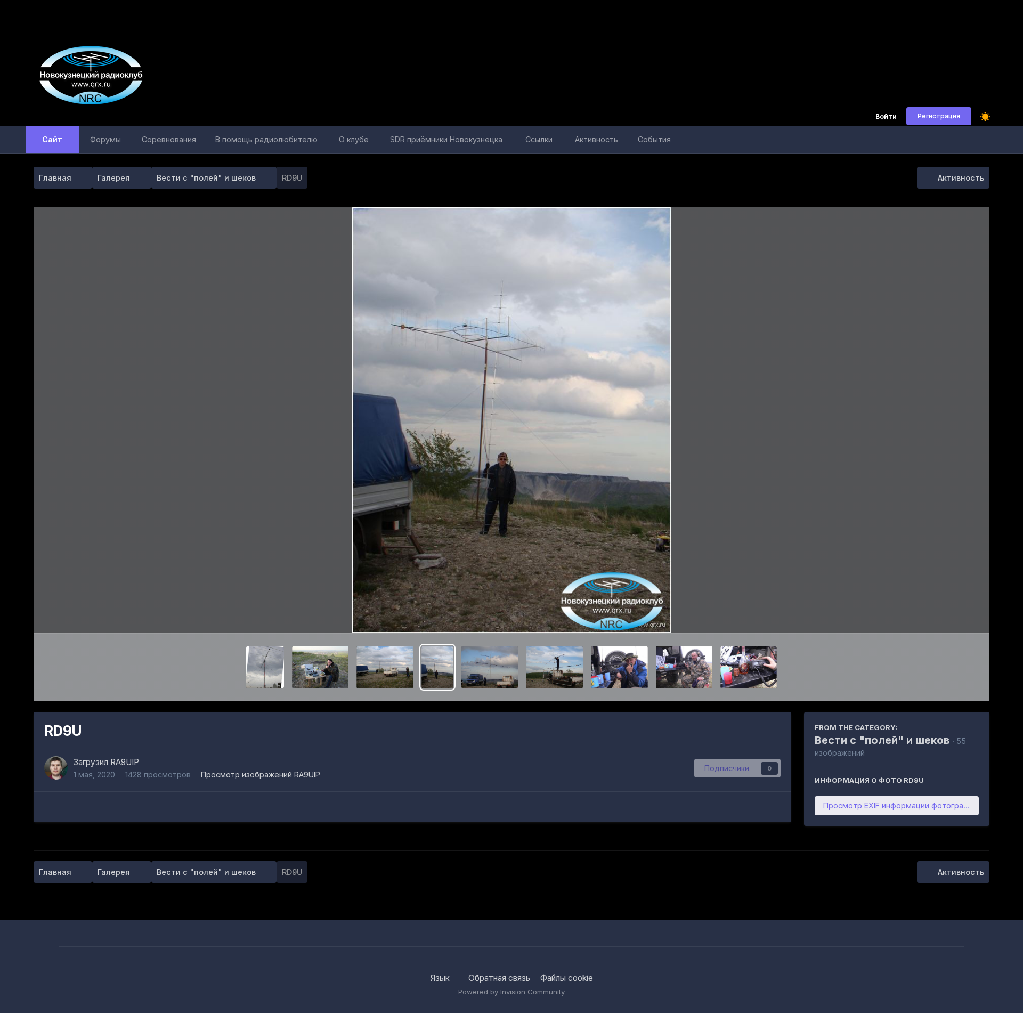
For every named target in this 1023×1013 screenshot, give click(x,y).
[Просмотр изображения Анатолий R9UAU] (320, 667)
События (654, 139)
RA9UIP (124, 762)
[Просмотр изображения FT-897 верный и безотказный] (748, 667)
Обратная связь (499, 978)
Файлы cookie (566, 978)
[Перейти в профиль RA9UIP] (56, 768)
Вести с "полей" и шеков (882, 740)
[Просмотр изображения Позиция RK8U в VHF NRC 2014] (489, 667)
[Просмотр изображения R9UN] (684, 667)
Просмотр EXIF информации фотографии (900, 805)
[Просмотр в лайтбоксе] (512, 420)
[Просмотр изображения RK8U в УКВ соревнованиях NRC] (554, 667)
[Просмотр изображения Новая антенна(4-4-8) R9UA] (265, 667)
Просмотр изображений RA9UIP (260, 774)
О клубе (354, 139)
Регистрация (939, 116)
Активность (596, 139)
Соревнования (169, 139)
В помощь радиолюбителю (266, 139)
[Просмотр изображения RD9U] (437, 667)
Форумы (105, 139)
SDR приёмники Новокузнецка (446, 139)
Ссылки (539, 139)
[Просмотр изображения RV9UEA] (619, 667)
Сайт (52, 139)
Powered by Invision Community (511, 991)
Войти (886, 117)
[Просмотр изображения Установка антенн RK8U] (384, 667)
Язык (441, 978)
